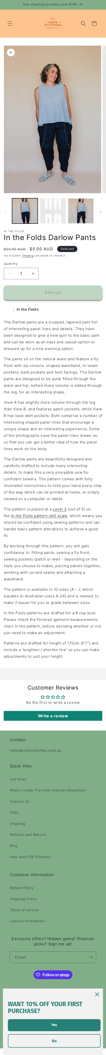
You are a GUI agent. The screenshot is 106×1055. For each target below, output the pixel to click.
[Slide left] (5, 212)
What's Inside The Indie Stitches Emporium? (48, 790)
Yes (54, 1025)
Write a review (53, 715)
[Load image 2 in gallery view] (53, 211)
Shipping (28, 255)
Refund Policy (22, 888)
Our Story (18, 779)
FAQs (14, 812)
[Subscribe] (90, 957)
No (54, 1041)
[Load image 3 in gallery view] (81, 211)
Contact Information (27, 921)
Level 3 (60, 509)
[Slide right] (100, 212)
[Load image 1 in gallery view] (25, 211)
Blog (14, 845)
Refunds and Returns (28, 834)
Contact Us (19, 801)
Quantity (11, 264)
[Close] (97, 994)
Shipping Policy (23, 899)
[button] (9, 23)
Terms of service (24, 910)
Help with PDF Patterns (30, 857)
